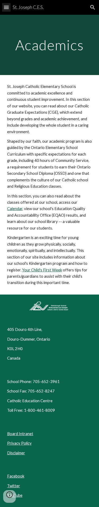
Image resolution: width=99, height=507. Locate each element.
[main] (49, 45)
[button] (6, 7)
